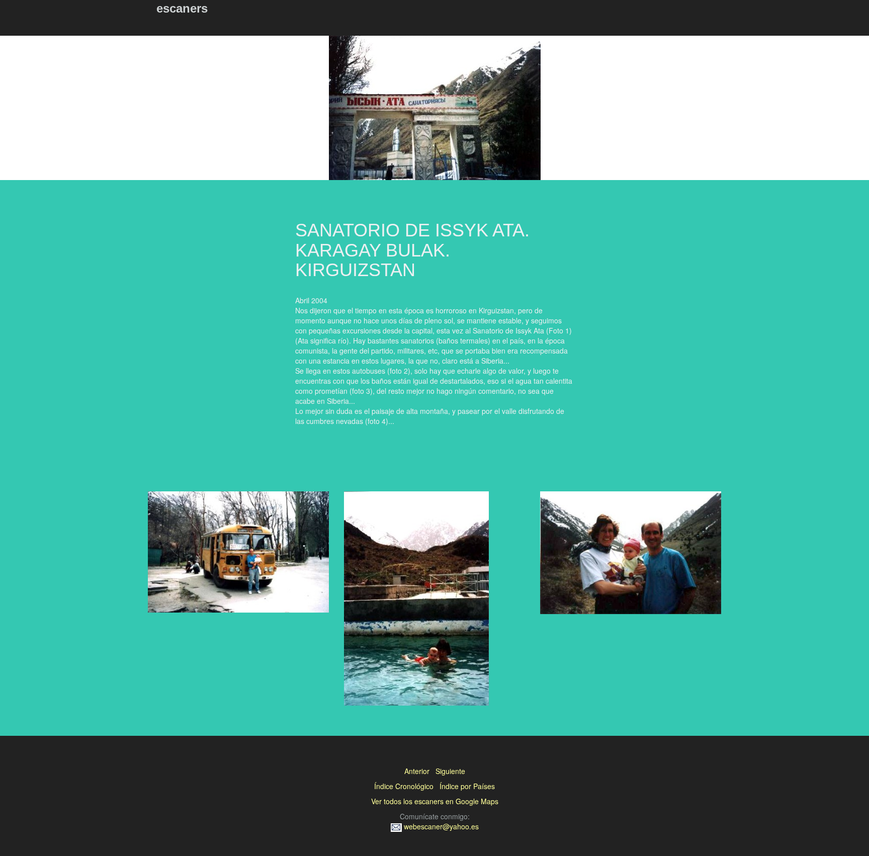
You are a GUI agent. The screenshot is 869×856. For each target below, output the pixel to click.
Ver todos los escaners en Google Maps (434, 801)
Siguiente (450, 771)
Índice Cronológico (403, 786)
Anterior (416, 771)
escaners (182, 8)
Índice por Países (467, 786)
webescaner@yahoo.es (440, 826)
